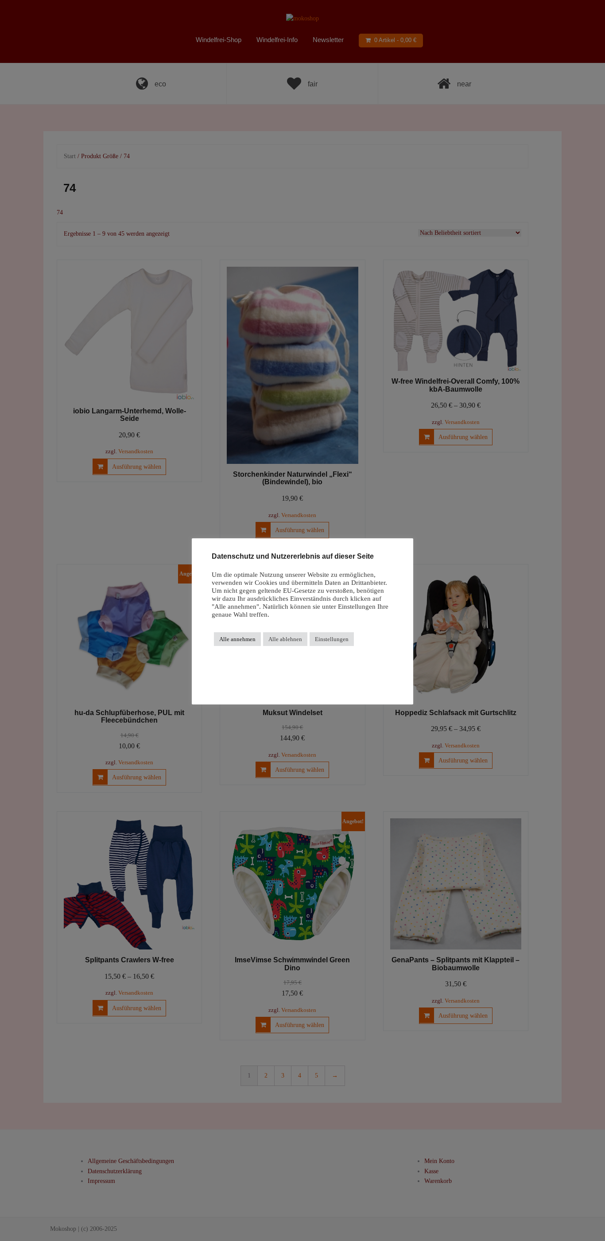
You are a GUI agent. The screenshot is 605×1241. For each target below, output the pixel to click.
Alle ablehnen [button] (285, 639)
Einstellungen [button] (332, 639)
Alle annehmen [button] (237, 639)
